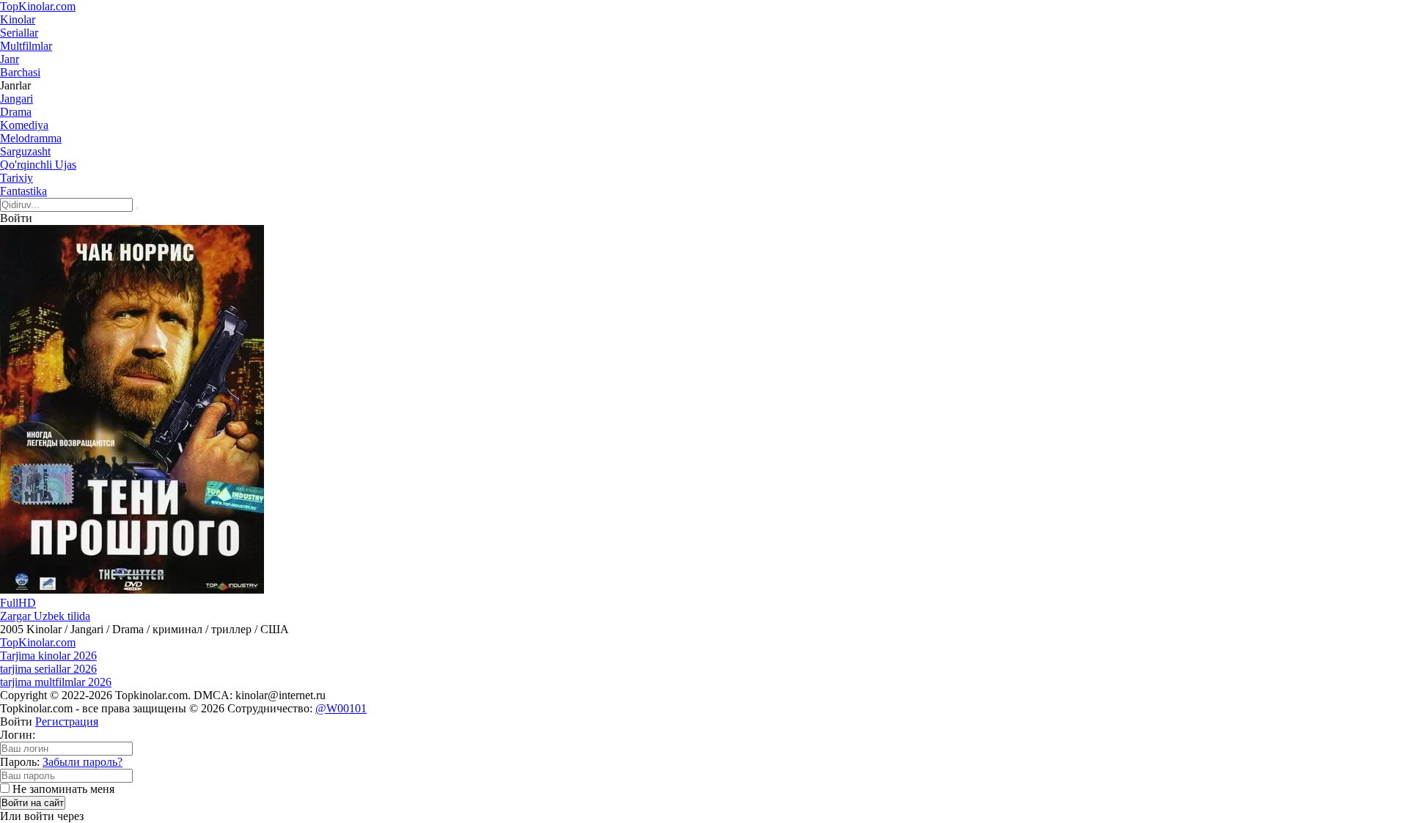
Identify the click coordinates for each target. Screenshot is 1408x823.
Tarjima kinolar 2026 (48, 655)
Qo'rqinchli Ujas (38, 164)
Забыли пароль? (82, 762)
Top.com (38, 6)
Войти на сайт (32, 802)
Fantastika (23, 191)
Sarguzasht (25, 151)
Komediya (24, 125)
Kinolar (17, 19)
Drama (16, 112)
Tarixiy (16, 177)
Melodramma (31, 138)
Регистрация (66, 721)
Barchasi (20, 72)
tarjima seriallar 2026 (48, 669)
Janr (9, 59)
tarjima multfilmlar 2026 (55, 682)
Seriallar (19, 32)
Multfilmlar (26, 46)
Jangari (16, 98)
